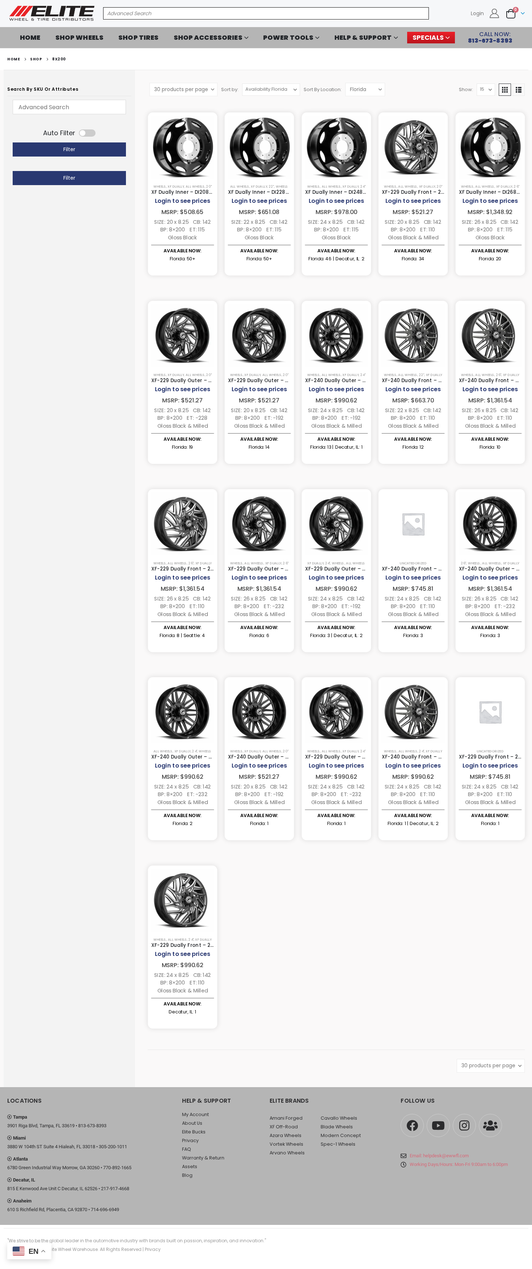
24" (362, 186)
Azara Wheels (285, 1135)
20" (208, 186)
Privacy (190, 1140)
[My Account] (494, 13)
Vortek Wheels (286, 1144)
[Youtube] (438, 1125)
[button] (505, 90)
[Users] (490, 1125)
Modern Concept (341, 1135)
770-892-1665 (117, 1167)
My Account (195, 1114)
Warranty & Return (203, 1158)
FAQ (186, 1149)
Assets (189, 1166)
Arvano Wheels (287, 1153)
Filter (69, 149)
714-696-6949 (105, 1209)
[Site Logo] (52, 13)
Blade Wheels (337, 1127)
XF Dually (176, 186)
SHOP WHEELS (79, 37)
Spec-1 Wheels (338, 1144)
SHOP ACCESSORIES (208, 37)
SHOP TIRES (138, 37)
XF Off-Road (284, 1127)
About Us (192, 1123)
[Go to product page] (182, 147)
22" (271, 186)
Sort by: (229, 89)
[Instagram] (464, 1125)
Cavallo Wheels (339, 1118)
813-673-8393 (92, 1125)
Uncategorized (413, 562)
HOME (30, 37)
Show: (466, 89)
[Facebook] (412, 1125)
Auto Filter (59, 133)
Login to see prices (182, 201)
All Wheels (194, 186)
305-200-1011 (113, 1146)
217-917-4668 (115, 1188)
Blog (187, 1175)
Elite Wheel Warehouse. (73, 1249)
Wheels (159, 186)
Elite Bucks (194, 1132)
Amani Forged (286, 1118)
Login (477, 13)
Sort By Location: (323, 89)
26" (516, 186)
